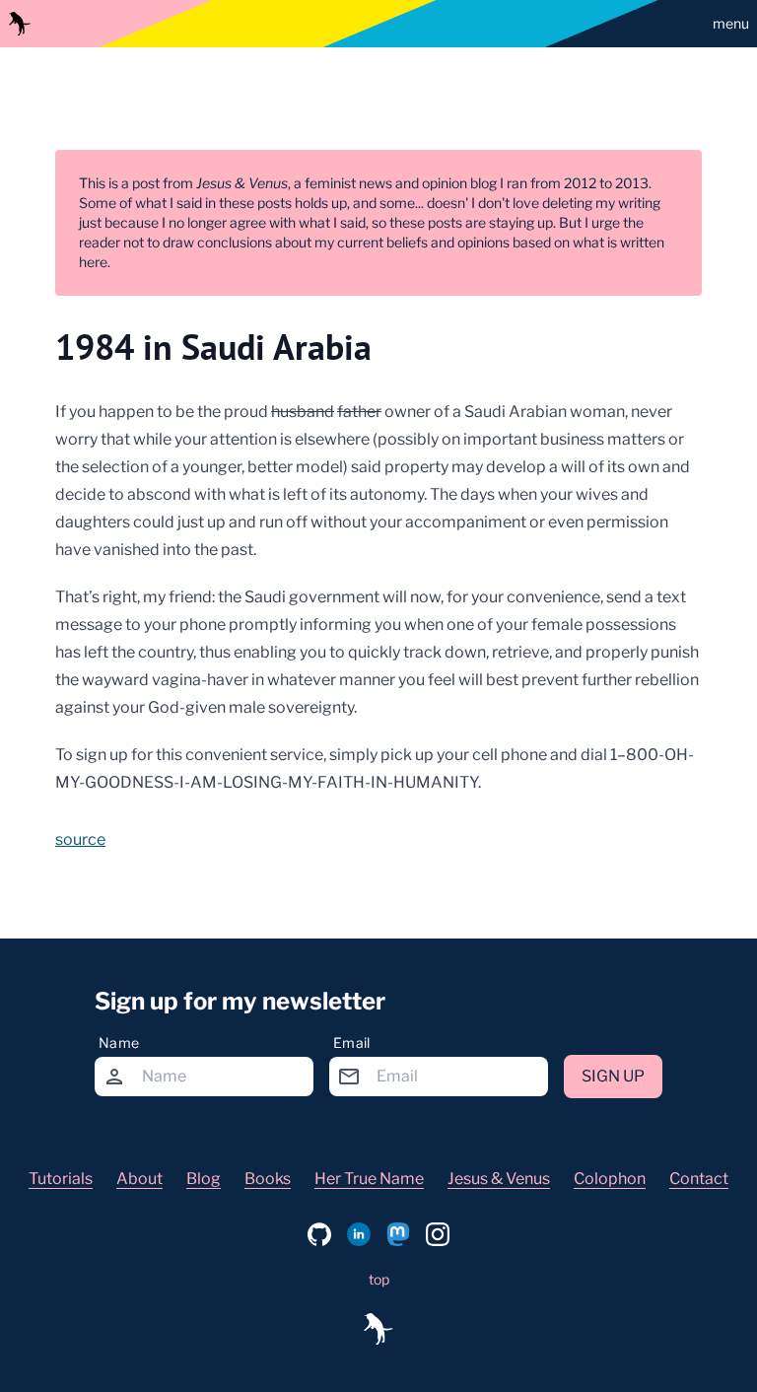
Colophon (610, 1178)
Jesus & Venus (498, 1178)
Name (119, 1042)
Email (352, 1042)
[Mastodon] (398, 1234)
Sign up (613, 1076)
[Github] (319, 1234)
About (139, 1178)
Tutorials (61, 1178)
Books (267, 1178)
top (379, 1279)
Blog (203, 1178)
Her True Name (369, 1178)
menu (731, 23)
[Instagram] (437, 1234)
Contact (698, 1178)
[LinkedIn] (359, 1234)
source (80, 839)
